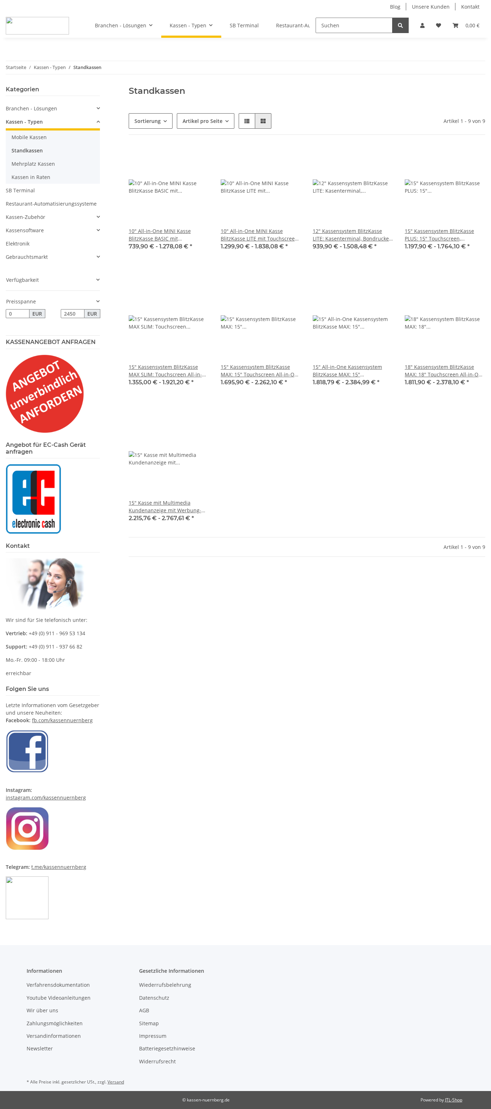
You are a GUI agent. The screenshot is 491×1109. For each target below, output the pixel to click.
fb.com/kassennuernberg (62, 720)
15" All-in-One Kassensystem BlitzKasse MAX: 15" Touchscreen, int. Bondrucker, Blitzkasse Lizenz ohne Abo (349, 370)
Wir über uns (42, 1010)
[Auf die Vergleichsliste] (178, 158)
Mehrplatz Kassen (33, 163)
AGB (144, 1010)
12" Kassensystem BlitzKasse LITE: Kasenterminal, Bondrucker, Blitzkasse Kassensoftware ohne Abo (352, 235)
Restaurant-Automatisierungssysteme (51, 203)
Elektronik (17, 243)
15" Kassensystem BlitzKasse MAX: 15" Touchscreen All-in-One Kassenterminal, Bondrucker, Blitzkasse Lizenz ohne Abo (260, 370)
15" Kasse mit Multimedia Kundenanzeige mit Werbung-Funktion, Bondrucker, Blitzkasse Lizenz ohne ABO (167, 506)
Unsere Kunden (431, 6)
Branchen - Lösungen (31, 108)
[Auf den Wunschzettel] (197, 158)
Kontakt (470, 6)
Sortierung (147, 121)
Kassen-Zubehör (25, 217)
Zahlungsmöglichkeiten (55, 1023)
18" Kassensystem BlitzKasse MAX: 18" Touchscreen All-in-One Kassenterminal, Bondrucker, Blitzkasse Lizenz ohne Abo (445, 370)
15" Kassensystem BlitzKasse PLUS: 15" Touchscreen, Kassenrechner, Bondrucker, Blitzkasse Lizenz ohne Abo (439, 235)
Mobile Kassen (29, 137)
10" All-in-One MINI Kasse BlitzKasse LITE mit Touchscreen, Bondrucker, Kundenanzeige (260, 235)
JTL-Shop (453, 1100)
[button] (422, 25)
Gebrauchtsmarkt (27, 256)
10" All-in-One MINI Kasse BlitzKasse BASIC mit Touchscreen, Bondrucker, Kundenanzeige (160, 235)
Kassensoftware (25, 230)
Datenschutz (154, 997)
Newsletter (40, 1048)
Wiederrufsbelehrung (165, 984)
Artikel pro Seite (202, 121)
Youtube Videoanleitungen (59, 997)
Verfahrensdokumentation (58, 984)
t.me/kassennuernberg (58, 866)
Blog (395, 6)
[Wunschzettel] (438, 25)
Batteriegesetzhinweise (167, 1048)
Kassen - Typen (24, 121)
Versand (115, 1082)
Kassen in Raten (31, 177)
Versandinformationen (54, 1035)
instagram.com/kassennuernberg (46, 797)
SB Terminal (20, 190)
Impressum (152, 1035)
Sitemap (149, 1023)
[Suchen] (400, 25)
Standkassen (27, 150)
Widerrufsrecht (157, 1061)
